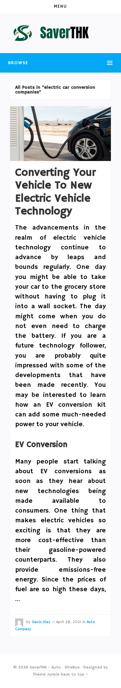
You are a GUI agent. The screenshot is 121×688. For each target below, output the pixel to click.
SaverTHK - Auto (45, 667)
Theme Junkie (46, 674)
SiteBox (72, 667)
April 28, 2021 (68, 622)
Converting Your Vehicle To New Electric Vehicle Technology (55, 192)
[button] (60, 6)
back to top (73, 674)
